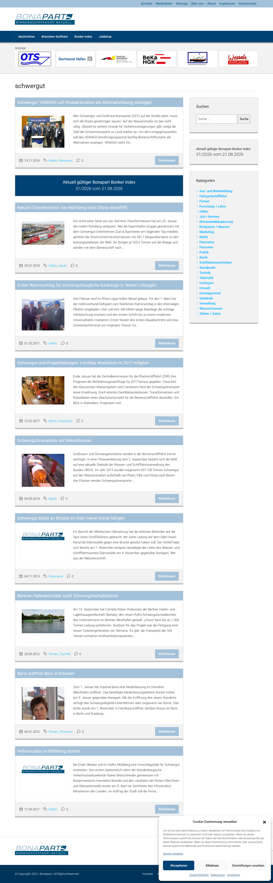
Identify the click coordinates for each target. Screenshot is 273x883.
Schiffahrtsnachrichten (215, 262)
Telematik (206, 278)
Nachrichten (26, 36)
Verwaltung (207, 303)
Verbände (206, 298)
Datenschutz (218, 874)
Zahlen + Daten (210, 314)
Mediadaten (164, 4)
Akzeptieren (178, 865)
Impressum (233, 874)
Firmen (53, 654)
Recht (203, 257)
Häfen (53, 266)
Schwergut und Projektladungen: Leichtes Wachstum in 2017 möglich (83, 362)
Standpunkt (207, 268)
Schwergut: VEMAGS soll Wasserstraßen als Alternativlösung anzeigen (84, 102)
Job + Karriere (209, 217)
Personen (66, 732)
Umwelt (204, 288)
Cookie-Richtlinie (199, 874)
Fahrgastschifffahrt (213, 196)
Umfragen (206, 283)
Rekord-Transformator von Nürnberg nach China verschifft (72, 207)
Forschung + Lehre (212, 206)
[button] (264, 822)
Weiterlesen (166, 160)
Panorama (65, 161)
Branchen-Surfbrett (55, 36)
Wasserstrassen (210, 308)
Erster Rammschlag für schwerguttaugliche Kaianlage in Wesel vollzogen (86, 285)
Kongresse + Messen (214, 227)
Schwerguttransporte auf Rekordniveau (54, 440)
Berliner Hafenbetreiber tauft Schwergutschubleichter (68, 595)
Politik (204, 252)
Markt (53, 161)
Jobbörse (105, 36)
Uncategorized (209, 293)
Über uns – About (203, 4)
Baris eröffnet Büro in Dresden (45, 673)
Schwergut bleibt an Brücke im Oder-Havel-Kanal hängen (71, 518)
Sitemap (181, 4)
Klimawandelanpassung (216, 222)
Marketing (206, 232)
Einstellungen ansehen (248, 865)
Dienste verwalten (173, 853)
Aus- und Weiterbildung (215, 191)
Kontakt (146, 4)
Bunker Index (83, 36)
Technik (65, 654)
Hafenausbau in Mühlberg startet (48, 751)
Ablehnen (212, 865)
